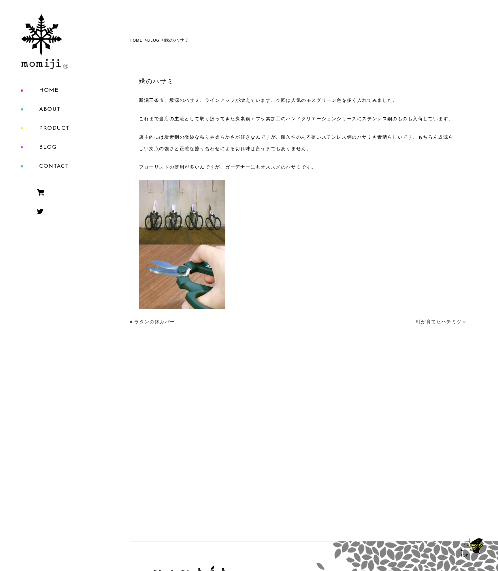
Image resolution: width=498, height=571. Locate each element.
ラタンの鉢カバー (154, 321)
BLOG (47, 147)
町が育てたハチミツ (438, 321)
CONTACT (54, 166)
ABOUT (50, 109)
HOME (49, 90)
